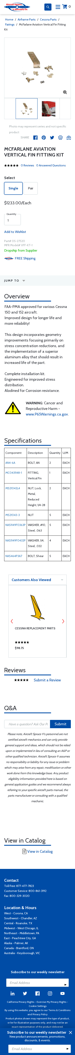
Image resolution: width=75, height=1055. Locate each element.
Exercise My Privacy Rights (51, 1001)
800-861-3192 (37, 891)
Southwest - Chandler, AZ (20, 918)
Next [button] (63, 621)
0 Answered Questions (51, 165)
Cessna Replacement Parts (35, 628)
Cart (70, 6)
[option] (37, 68)
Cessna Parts (48, 19)
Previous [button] (11, 621)
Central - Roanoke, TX (18, 923)
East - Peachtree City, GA (20, 938)
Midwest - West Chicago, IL (21, 928)
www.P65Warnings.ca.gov (47, 414)
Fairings (10, 24)
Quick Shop (37, 649)
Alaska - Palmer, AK (16, 943)
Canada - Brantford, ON (19, 948)
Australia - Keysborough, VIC (22, 953)
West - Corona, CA (16, 913)
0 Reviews (27, 165)
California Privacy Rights (20, 1001)
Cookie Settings (37, 1006)
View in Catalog (40, 851)
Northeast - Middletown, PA (21, 933)
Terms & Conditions (59, 1010)
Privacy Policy (40, 1014)
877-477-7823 (25, 886)
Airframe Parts (27, 19)
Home (9, 19)
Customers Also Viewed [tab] (31, 580)
